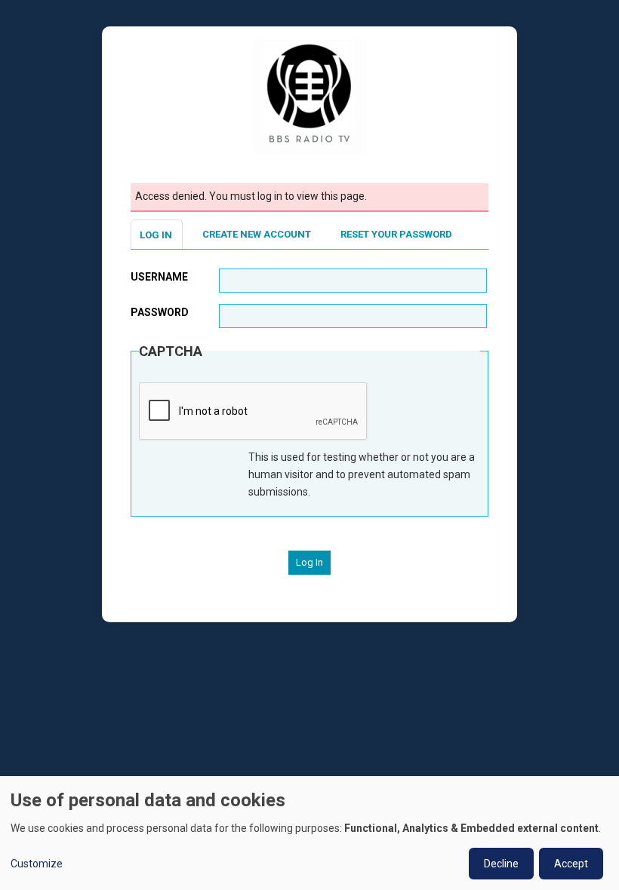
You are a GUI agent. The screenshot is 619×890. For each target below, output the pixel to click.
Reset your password (396, 234)
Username (159, 277)
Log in (156, 235)
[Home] (309, 96)
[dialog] (309, 833)
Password (160, 312)
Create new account (256, 234)
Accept (571, 864)
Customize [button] (37, 864)
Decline (501, 864)
